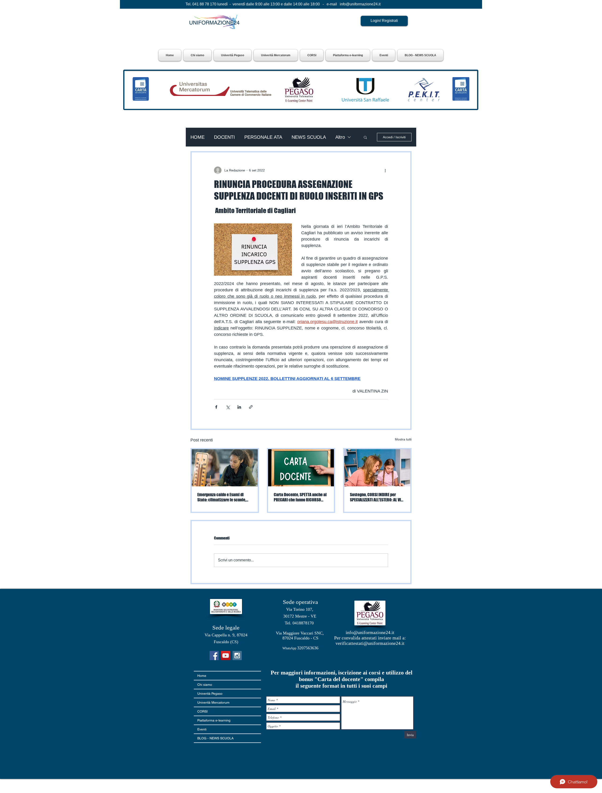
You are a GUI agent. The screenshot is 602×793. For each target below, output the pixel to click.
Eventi (201, 729)
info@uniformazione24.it (360, 4)
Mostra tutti (403, 439)
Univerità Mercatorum (213, 702)
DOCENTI (224, 137)
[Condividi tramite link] (251, 407)
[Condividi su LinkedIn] (239, 407)
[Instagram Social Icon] (237, 655)
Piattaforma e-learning (213, 720)
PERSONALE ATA (263, 137)
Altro (340, 137)
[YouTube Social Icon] (225, 655)
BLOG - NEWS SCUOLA (215, 738)
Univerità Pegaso (209, 693)
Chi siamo (204, 684)
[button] (233, 55)
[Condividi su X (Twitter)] (228, 407)
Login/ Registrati (384, 21)
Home (201, 676)
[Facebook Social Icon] (214, 655)
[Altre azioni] (385, 170)
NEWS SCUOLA (309, 137)
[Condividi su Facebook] (216, 407)
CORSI (202, 711)
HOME (197, 137)
